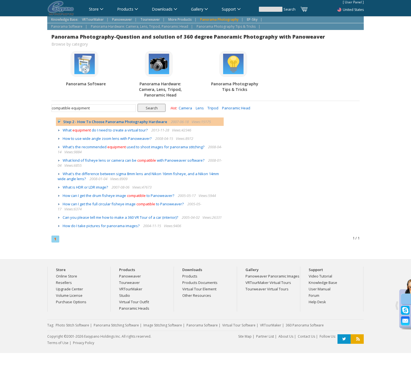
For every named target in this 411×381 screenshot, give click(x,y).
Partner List (265, 336)
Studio (124, 295)
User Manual (319, 288)
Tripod (212, 107)
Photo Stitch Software (72, 325)
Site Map (245, 336)
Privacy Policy (83, 342)
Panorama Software (66, 26)
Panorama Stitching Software (116, 325)
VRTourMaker (130, 288)
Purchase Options (71, 301)
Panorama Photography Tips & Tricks (226, 26)
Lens (200, 107)
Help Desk (317, 301)
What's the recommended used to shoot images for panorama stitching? (134, 146)
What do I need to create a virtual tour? (105, 130)
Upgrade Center (69, 288)
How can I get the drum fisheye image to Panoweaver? (119, 195)
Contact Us (306, 336)
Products (189, 276)
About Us (285, 336)
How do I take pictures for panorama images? (101, 225)
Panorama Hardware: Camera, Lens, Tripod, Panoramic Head (139, 26)
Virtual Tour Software (239, 325)
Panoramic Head (236, 107)
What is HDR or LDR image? (86, 187)
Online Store (66, 276)
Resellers (64, 282)
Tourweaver (129, 282)
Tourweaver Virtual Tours (267, 288)
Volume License (69, 295)
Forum (314, 295)
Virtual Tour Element (199, 288)
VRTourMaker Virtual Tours (268, 282)
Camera (185, 107)
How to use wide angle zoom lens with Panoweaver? (107, 138)
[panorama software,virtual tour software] (60, 9)
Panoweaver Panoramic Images (272, 276)
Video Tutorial (320, 276)
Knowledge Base (323, 282)
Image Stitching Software (162, 325)
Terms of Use (57, 342)
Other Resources (196, 295)
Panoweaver (130, 276)
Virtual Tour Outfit (134, 301)
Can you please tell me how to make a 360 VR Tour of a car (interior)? (121, 217)
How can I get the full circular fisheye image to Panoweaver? (124, 203)
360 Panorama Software (305, 325)
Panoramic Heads (134, 308)
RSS (357, 339)
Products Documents (200, 282)
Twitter (344, 339)
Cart (304, 9)
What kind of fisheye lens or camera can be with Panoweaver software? (134, 160)
